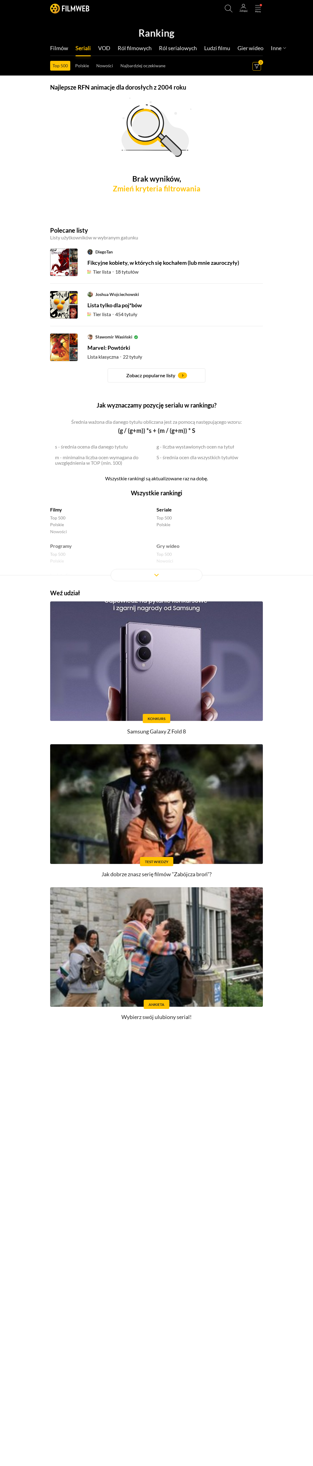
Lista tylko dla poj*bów (114, 305)
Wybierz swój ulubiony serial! (156, 1017)
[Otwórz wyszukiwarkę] (229, 8)
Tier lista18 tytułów (115, 272)
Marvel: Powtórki (108, 347)
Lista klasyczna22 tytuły (114, 357)
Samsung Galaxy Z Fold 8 (156, 731)
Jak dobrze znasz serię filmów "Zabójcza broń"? (156, 874)
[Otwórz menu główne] (258, 8)
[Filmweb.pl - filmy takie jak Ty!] (69, 8)
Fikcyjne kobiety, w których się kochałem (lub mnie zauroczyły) (163, 262)
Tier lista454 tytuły (115, 314)
